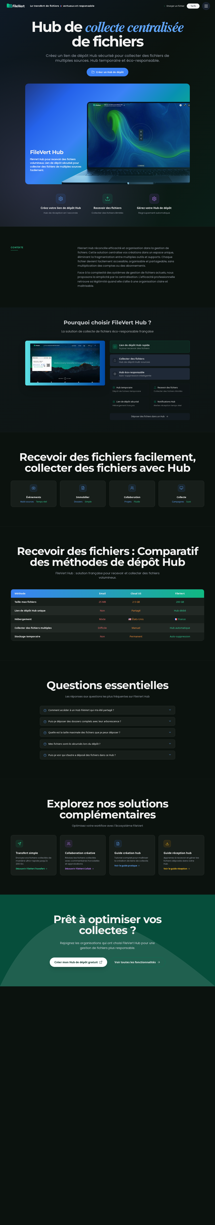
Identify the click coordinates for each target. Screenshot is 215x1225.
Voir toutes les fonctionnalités (135, 962)
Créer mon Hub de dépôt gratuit (76, 962)
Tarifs (193, 6)
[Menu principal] (206, 6)
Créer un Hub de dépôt (110, 72)
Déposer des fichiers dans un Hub (148, 416)
